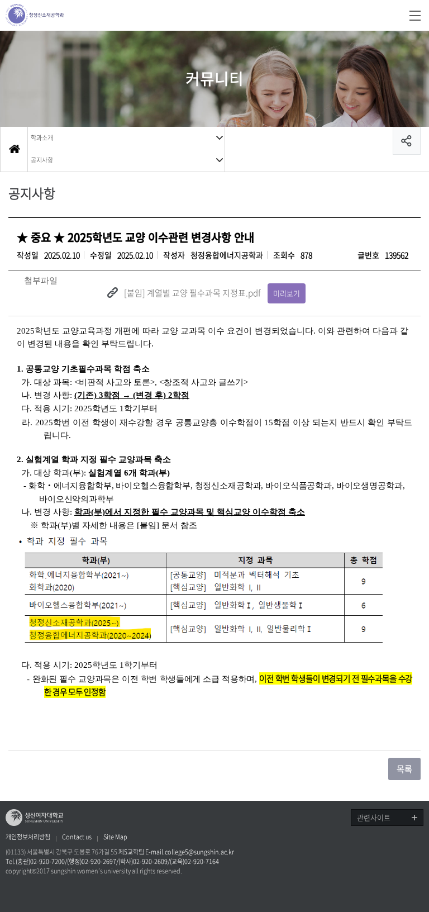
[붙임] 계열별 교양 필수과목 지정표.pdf (192, 293)
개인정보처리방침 (28, 837)
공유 (407, 141)
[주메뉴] (415, 15)
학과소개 (42, 137)
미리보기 (286, 293)
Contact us (77, 837)
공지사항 (42, 160)
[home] (14, 149)
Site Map (115, 837)
